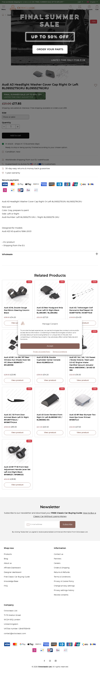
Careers (57, 563)
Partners (57, 559)
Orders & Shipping (62, 568)
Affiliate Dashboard (12, 568)
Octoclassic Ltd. (45, 667)
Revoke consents (61, 595)
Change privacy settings (64, 586)
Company (9, 605)
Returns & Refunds (62, 572)
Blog (6, 559)
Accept (50, 346)
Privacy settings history (64, 590)
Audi (9, 15)
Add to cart (15, 136)
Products (8, 554)
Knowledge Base (11, 581)
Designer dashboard (12, 572)
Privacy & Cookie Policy (41, 351)
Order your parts (50, 49)
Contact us (58, 554)
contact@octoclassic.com (15, 633)
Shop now (9, 548)
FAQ (6, 586)
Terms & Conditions (60, 351)
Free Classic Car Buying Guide (17, 577)
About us (8, 563)
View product (17, 323)
